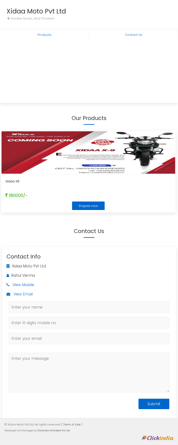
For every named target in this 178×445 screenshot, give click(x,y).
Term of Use (72, 424)
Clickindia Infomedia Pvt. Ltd (53, 430)
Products (44, 35)
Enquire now (88, 205)
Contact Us (133, 35)
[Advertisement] (89, 72)
